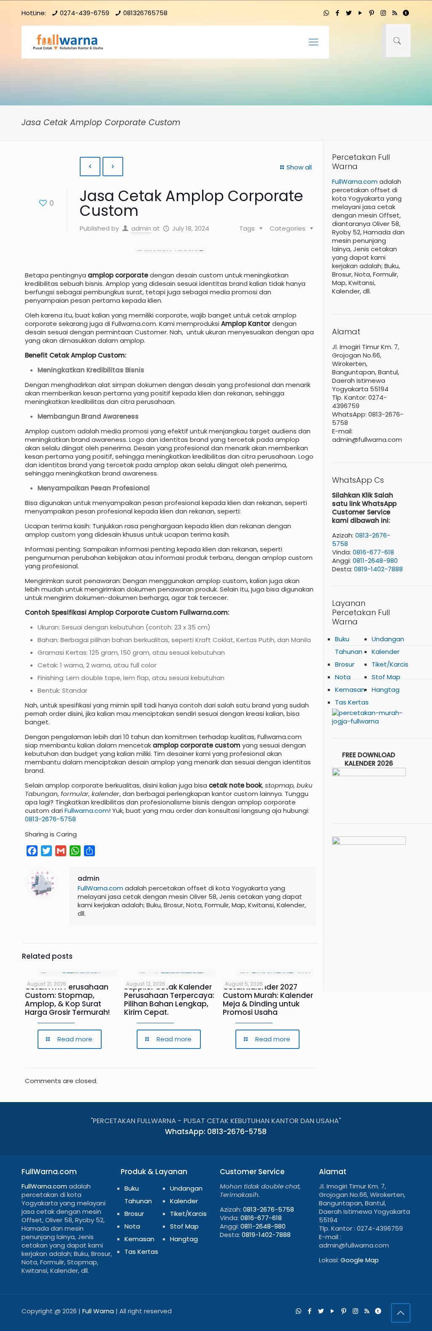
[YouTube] (360, 12)
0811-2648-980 (375, 560)
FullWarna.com (100, 888)
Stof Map (184, 1226)
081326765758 (145, 12)
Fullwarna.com (87, 810)
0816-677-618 (373, 552)
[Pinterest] (371, 12)
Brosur (134, 1213)
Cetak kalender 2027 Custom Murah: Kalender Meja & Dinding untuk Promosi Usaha (268, 999)
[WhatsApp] (326, 12)
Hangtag (386, 689)
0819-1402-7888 (378, 569)
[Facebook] (337, 12)
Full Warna (98, 1311)
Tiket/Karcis (188, 1213)
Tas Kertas (141, 1251)
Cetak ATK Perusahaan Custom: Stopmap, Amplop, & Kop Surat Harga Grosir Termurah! (67, 999)
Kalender (386, 651)
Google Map (359, 1260)
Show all (299, 167)
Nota (132, 1226)
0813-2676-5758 (50, 819)
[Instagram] (383, 12)
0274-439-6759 (84, 12)
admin (141, 228)
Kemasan (350, 689)
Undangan (388, 639)
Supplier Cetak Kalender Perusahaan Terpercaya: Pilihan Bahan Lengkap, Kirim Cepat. (169, 999)
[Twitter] (349, 12)
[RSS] (394, 12)
